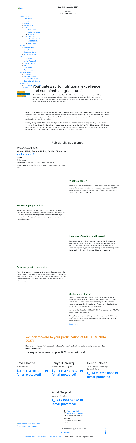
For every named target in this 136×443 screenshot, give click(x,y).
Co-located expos (30, 36)
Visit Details (28, 59)
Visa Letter (28, 68)
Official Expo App (30, 63)
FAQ (25, 65)
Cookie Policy (41, 437)
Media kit (31, 34)
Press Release (32, 30)
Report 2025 (73, 324)
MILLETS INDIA (33, 41)
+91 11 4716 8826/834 (75, 413)
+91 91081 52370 (67, 400)
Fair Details (28, 19)
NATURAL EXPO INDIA (35, 39)
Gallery (26, 23)
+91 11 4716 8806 (102, 373)
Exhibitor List (28, 50)
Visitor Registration (30, 61)
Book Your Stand (30, 52)
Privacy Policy (30, 437)
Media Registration (34, 32)
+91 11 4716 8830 (32, 371)
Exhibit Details (29, 48)
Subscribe (65, 432)
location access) (25, 154)
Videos (26, 21)
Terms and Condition (55, 437)
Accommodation (30, 54)
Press (26, 27)
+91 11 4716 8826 (67, 371)
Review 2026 (28, 25)
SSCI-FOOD (32, 43)
